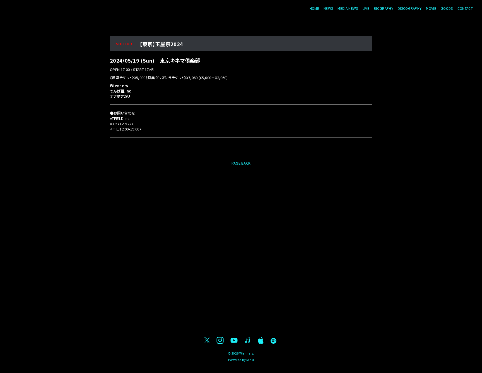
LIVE (366, 8)
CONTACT (465, 8)
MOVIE (431, 8)
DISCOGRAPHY (410, 8)
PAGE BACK (241, 163)
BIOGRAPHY (383, 8)
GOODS (447, 8)
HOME (314, 8)
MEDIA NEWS (348, 8)
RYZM (250, 360)
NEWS (328, 8)
